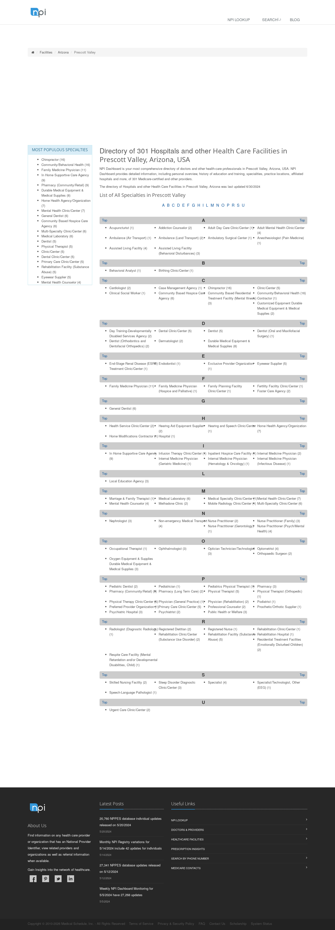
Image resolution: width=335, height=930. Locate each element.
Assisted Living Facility (125, 248)
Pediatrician (167, 586)
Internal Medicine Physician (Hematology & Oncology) (227, 461)
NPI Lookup (239, 19)
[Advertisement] (167, 101)
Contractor (264, 298)
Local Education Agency (126, 481)
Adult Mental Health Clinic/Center (280, 227)
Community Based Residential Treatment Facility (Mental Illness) (232, 295)
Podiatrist (264, 601)
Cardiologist (117, 287)
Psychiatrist (167, 611)
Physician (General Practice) (179, 601)
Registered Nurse (220, 629)
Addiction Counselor (173, 227)
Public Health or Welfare (225, 611)
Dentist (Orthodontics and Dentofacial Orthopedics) (127, 343)
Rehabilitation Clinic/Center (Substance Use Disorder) (178, 637)
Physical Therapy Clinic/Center (131, 601)
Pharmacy (264, 586)
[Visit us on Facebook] (33, 878)
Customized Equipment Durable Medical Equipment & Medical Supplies (279, 308)
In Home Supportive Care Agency (65, 175)
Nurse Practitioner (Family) (276, 520)
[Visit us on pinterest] (45, 878)
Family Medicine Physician (60, 169)
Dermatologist (168, 340)
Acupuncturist (119, 227)
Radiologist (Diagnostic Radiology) (133, 629)
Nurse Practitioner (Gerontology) (231, 526)
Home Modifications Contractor (131, 436)
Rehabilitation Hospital (273, 634)
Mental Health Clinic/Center (60, 210)
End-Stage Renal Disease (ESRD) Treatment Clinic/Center (133, 366)
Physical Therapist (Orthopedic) (279, 591)
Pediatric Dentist (121, 586)
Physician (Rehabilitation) (226, 601)
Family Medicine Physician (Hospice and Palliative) (178, 388)
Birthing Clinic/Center (174, 270)
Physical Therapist (54, 246)
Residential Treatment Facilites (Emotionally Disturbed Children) (280, 642)
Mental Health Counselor (58, 282)
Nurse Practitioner (220, 520)
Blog (295, 19)
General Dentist (52, 215)
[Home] (32, 52)
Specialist (215, 682)
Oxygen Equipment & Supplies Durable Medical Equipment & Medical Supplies (131, 563)
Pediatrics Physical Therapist (229, 586)
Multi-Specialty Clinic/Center (61, 231)
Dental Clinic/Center (55, 256)
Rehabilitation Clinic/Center (276, 629)
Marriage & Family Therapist (129, 498)
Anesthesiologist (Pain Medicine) (280, 237)
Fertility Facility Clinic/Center (277, 386)
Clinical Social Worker (125, 293)
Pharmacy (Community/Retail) (62, 185)
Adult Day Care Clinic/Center (228, 227)
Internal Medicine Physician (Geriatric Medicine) (178, 461)
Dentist (46, 241)
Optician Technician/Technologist (231, 548)
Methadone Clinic (171, 503)
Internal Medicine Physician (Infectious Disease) (276, 461)
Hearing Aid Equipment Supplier (181, 425)
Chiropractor (50, 159)
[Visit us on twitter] (58, 878)
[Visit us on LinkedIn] (70, 878)
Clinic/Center (50, 251)
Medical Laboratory (54, 236)
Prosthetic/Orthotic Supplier (276, 606)
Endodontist (167, 363)
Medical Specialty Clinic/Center (230, 498)
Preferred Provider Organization (131, 606)
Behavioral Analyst (122, 270)
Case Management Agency (178, 287)
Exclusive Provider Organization (231, 363)
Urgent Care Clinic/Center (127, 709)
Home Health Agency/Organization (65, 200)
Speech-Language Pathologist (130, 692)
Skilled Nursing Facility (125, 682)
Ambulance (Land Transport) (179, 237)
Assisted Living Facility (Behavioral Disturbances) (177, 251)
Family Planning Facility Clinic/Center (225, 388)
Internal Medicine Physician (276, 453)
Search (270, 19)
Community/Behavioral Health (62, 164)
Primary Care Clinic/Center (60, 261)
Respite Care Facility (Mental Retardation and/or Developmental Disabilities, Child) (133, 659)
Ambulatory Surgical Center (227, 237)
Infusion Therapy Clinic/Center (180, 453)
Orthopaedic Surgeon (272, 553)
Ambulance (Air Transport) (127, 237)
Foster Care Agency (271, 391)
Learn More (106, 31)
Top (302, 220)
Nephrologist (118, 520)
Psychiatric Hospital (123, 611)
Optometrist (265, 548)
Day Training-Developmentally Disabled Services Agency (130, 333)
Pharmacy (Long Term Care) (179, 591)
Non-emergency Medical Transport (183, 520)
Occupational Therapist (125, 548)
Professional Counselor (224, 606)
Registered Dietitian (172, 629)
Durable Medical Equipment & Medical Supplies (62, 193)
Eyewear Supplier (53, 277)
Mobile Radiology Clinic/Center (229, 503)
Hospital (164, 436)
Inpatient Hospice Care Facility (230, 453)
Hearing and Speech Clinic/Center (232, 425)
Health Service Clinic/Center (129, 425)
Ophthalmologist (170, 548)
